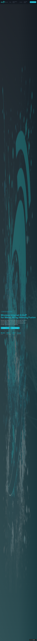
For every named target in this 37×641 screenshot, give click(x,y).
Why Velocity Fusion (15, 2)
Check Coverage (15, 327)
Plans (10, 2)
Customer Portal (25, 2)
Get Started (34, 2)
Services (6, 2)
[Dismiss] (35, 639)
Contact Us (4, 327)
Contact (21, 2)
